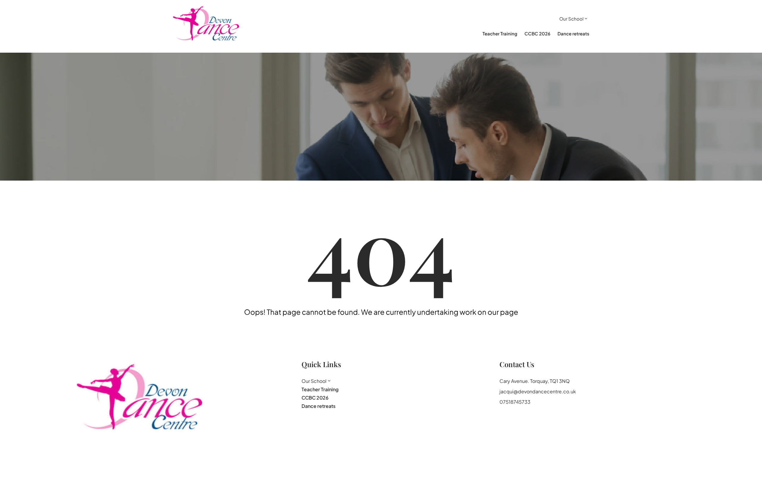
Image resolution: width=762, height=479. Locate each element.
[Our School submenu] (586, 18)
